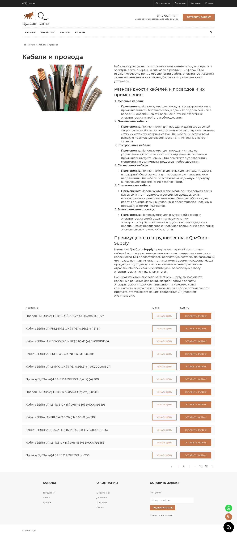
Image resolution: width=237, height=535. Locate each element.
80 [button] (206, 466)
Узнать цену (164, 316)
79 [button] (201, 466)
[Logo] (36, 17)
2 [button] (183, 466)
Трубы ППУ (49, 492)
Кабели (47, 502)
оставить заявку (195, 316)
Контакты (195, 3)
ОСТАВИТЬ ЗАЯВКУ (199, 17)
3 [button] (189, 466)
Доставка (180, 3)
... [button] (195, 466)
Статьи (209, 3)
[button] (172, 466)
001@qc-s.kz (28, 3)
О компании (163, 3)
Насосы (47, 497)
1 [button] (178, 466)
